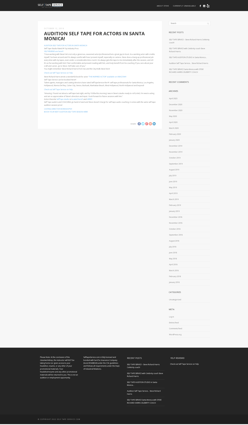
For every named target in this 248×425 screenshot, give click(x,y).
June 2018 (173, 252)
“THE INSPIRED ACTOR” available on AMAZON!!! (107, 76)
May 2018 (173, 258)
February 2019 (175, 205)
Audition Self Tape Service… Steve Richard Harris (188, 63)
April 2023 (173, 98)
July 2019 (172, 175)
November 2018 (175, 223)
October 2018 (174, 229)
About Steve (163, 6)
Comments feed (175, 328)
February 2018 (175, 276)
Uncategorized (175, 299)
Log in (171, 317)
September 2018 (176, 235)
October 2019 (174, 158)
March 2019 (174, 199)
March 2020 (174, 128)
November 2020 (175, 110)
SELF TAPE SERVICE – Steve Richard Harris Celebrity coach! (189, 41)
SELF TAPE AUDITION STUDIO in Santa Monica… (188, 57)
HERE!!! (89, 99)
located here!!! (77, 99)
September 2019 (176, 164)
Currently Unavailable (184, 6)
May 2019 (173, 187)
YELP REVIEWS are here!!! (53, 51)
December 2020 (175, 104)
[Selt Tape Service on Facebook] (200, 6)
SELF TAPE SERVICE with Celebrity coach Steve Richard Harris (187, 50)
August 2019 (174, 169)
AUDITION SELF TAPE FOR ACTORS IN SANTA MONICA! (65, 45)
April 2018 (173, 264)
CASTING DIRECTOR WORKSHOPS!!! (58, 109)
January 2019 (174, 211)
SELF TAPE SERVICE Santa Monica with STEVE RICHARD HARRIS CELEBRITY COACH (186, 70)
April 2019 (173, 193)
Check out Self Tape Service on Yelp (58, 73)
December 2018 (175, 217)
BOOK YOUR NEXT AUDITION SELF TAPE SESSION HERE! (66, 112)
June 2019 (173, 181)
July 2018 (172, 247)
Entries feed (174, 322)
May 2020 (173, 116)
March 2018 (174, 270)
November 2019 (175, 152)
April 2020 (173, 122)
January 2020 (174, 140)
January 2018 (174, 282)
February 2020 (175, 134)
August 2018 (174, 241)
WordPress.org (175, 334)
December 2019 (175, 146)
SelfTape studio (63, 99)
